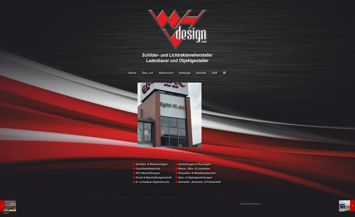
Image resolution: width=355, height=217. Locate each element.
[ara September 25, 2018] (347, 205)
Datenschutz (255, 204)
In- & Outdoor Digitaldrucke (152, 181)
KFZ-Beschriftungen (148, 173)
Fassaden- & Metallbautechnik (197, 173)
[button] (6, 211)
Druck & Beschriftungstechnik (154, 177)
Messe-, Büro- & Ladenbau (194, 168)
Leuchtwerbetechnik (148, 168)
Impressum (245, 204)
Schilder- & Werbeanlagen (152, 164)
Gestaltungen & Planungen (194, 164)
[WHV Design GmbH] (177, 36)
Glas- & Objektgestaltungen (195, 177)
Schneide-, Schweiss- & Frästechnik (199, 181)
